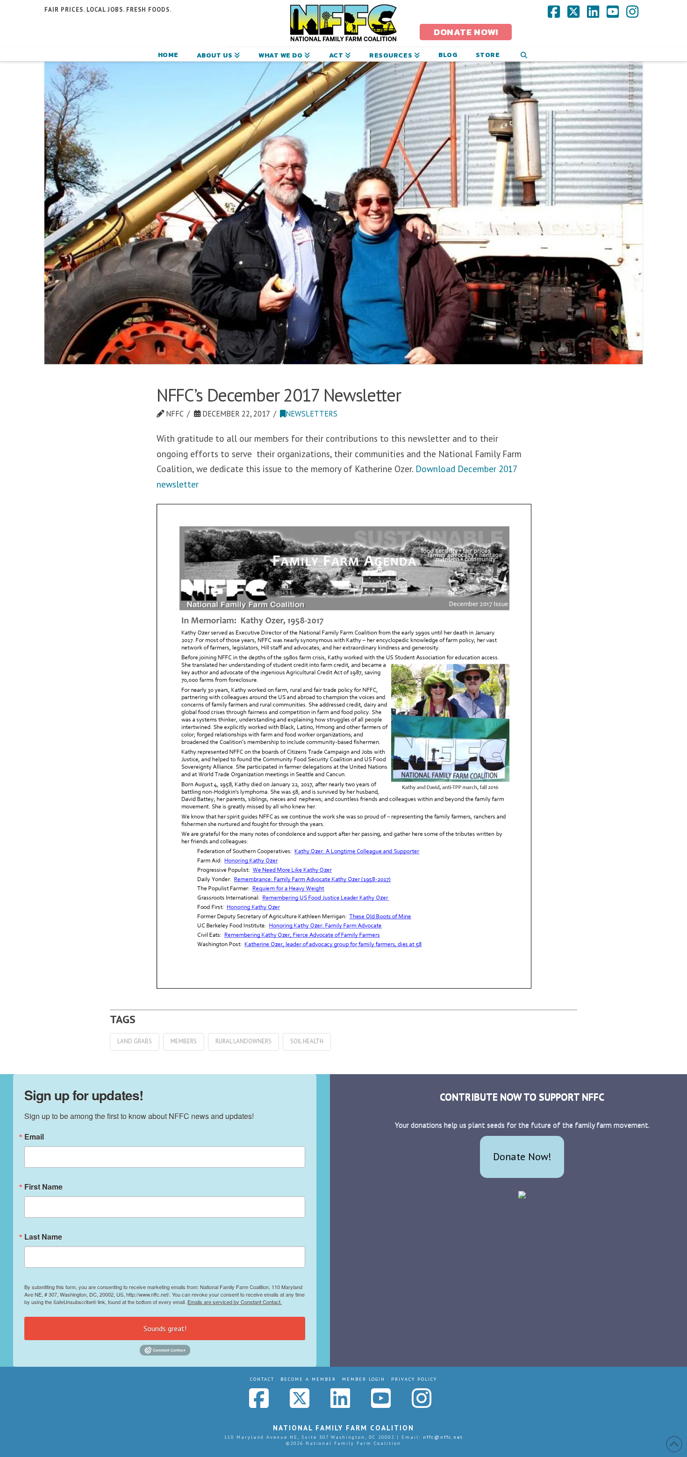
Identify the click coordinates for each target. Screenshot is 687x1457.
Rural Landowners (243, 1041)
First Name (43, 1187)
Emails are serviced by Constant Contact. (234, 1302)
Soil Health (306, 1041)
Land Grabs (134, 1041)
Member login (363, 1379)
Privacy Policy (414, 1379)
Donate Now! (522, 1156)
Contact (262, 1379)
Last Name (43, 1237)
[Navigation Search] (523, 54)
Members (184, 1041)
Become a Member (308, 1379)
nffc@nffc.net (443, 1437)
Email (34, 1137)
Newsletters (311, 414)
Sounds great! (164, 1328)
